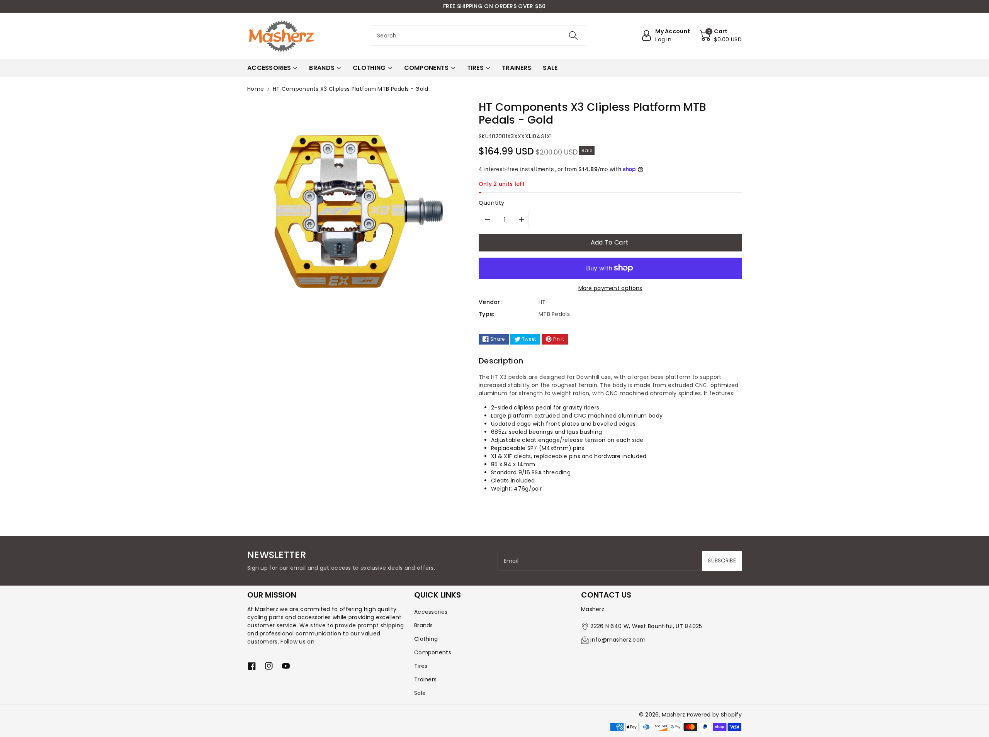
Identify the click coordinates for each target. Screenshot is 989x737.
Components (432, 652)
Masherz (673, 714)
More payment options (610, 288)
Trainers (425, 679)
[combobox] (479, 35)
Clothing (426, 639)
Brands (423, 625)
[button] (721, 35)
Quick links (437, 594)
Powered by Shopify (714, 714)
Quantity (492, 203)
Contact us (606, 594)
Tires (421, 666)
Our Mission (271, 594)
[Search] (573, 35)
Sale (420, 693)
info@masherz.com (618, 640)
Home (255, 89)
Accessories (430, 612)
